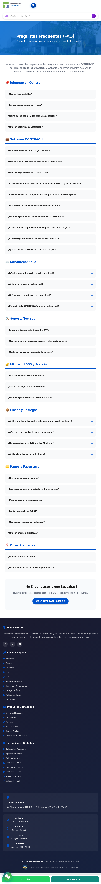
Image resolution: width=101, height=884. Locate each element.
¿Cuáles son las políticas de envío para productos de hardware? (40, 421)
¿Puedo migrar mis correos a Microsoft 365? (30, 397)
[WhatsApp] (12, 644)
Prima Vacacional (13, 776)
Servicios (10, 663)
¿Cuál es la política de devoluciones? (26, 454)
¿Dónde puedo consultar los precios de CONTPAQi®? (35, 162)
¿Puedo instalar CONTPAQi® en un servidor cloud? (33, 306)
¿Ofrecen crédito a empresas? (23, 533)
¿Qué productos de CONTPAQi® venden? (29, 151)
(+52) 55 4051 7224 (19, 830)
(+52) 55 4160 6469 (19, 821)
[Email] (19, 644)
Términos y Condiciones (16, 686)
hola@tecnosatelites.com (21, 838)
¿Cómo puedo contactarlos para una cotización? (32, 116)
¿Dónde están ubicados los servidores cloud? (31, 273)
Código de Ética (13, 690)
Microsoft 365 (12, 726)
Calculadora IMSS (13, 763)
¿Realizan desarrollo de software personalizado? (32, 567)
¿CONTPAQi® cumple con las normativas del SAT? (33, 238)
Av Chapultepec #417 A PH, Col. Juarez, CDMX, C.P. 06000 (37, 807)
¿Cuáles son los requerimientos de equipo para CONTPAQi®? (39, 227)
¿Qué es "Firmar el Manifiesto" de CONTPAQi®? (32, 249)
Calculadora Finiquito (15, 767)
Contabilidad (11, 717)
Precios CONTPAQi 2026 (17, 736)
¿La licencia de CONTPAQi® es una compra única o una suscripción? (42, 195)
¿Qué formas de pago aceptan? (23, 478)
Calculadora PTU (13, 772)
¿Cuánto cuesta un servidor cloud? (25, 284)
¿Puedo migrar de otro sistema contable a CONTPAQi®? (36, 217)
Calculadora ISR (13, 758)
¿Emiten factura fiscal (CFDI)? (23, 511)
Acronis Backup (13, 731)
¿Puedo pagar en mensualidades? (25, 500)
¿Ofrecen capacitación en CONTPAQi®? (28, 173)
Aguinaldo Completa (15, 753)
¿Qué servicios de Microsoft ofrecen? (26, 376)
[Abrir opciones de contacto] (7, 876)
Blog (8, 672)
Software (10, 659)
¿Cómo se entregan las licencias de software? (31, 432)
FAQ (8, 677)
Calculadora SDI (13, 781)
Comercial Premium (14, 713)
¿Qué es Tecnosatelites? (20, 94)
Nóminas (9, 722)
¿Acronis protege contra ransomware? (27, 387)
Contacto (10, 668)
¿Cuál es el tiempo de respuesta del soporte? (30, 352)
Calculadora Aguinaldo (16, 749)
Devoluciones (12, 699)
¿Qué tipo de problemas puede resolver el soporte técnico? (37, 341)
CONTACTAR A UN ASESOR (50, 601)
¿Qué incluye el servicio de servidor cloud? (29, 295)
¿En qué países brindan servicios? (25, 105)
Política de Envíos (13, 695)
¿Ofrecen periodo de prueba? (22, 557)
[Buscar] (94, 16)
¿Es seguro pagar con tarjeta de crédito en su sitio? (33, 489)
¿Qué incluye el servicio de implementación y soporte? (35, 206)
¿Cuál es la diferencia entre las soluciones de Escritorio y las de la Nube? (44, 184)
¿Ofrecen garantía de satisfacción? (25, 127)
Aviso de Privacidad (14, 681)
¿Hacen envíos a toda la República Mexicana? (31, 443)
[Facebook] (5, 644)
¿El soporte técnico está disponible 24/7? (28, 330)
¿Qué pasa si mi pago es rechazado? (26, 522)
